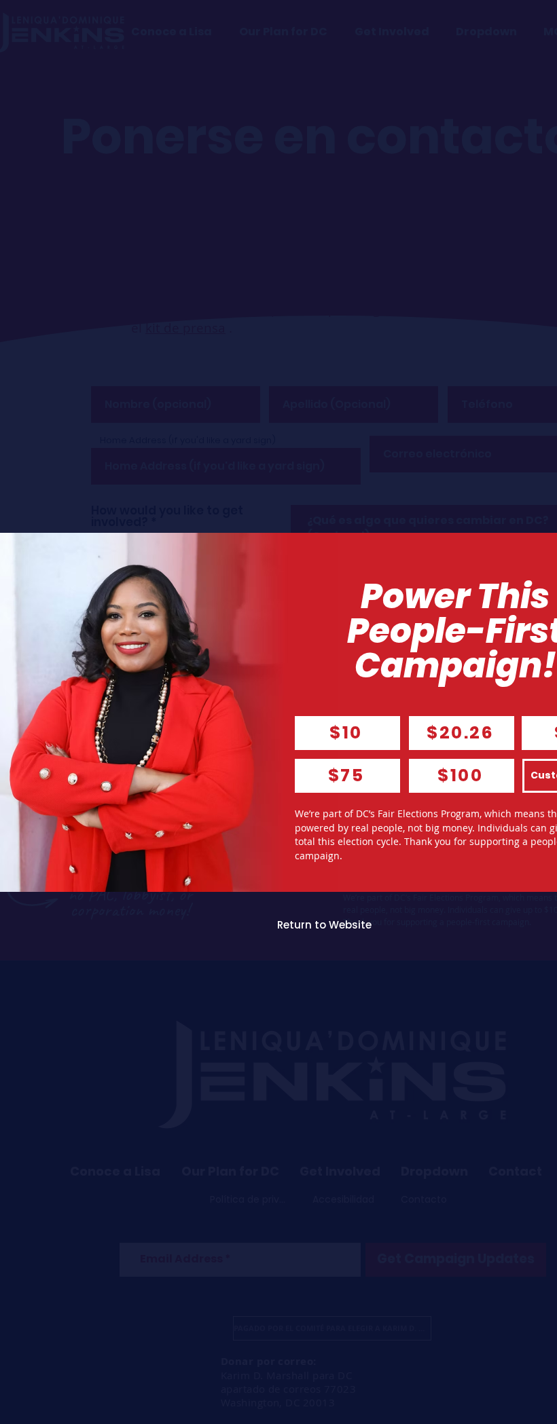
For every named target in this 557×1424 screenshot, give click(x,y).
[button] (324, 925)
